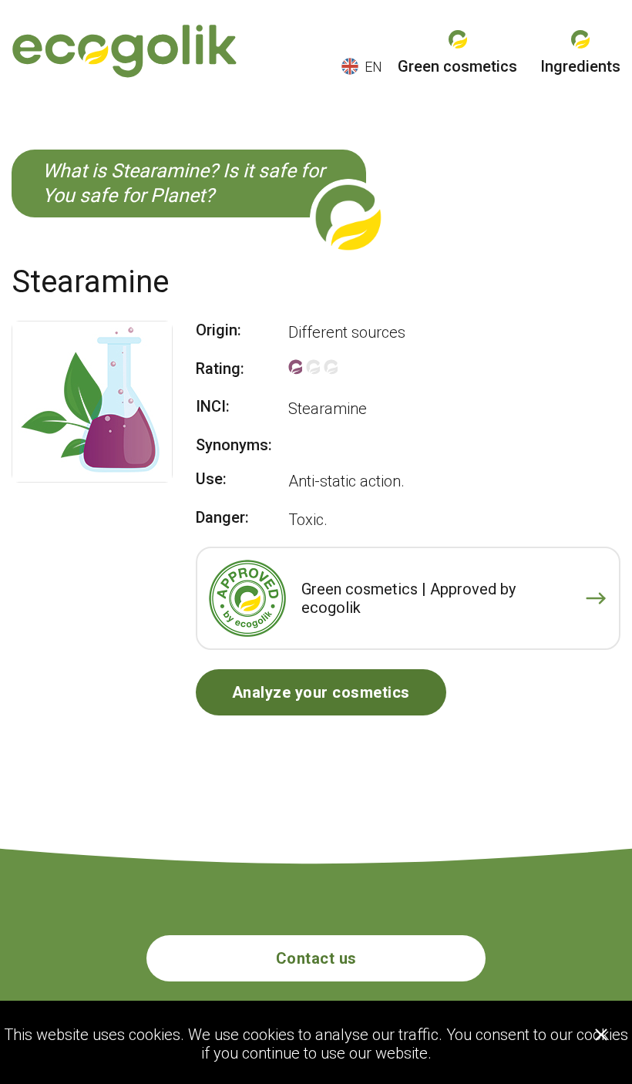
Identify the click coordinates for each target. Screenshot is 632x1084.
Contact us (316, 958)
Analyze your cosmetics (321, 692)
